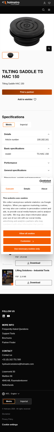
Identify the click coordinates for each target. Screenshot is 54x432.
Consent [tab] (10, 189)
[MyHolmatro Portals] (44, 3)
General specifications (15, 170)
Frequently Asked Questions (15, 329)
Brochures (7, 338)
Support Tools (8, 333)
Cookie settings (10, 424)
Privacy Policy (7, 419)
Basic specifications (14, 148)
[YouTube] (8, 316)
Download (35, 263)
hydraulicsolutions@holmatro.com (18, 364)
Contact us (7, 355)
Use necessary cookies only (27, 249)
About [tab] (44, 189)
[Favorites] (49, 3)
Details (7, 134)
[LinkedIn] (3, 316)
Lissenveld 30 (8, 372)
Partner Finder (8, 342)
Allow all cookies (27, 233)
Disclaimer (6, 414)
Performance (10, 163)
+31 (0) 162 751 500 (11, 359)
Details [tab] (27, 189)
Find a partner (27, 92)
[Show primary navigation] (49, 10)
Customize (25, 241)
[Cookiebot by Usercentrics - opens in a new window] (39, 181)
